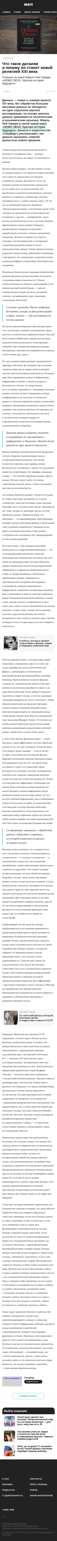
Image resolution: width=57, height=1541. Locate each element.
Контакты (36, 1479)
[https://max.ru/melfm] (52, 1468)
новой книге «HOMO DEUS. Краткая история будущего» (24, 127)
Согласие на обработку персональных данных (20, 1526)
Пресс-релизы (38, 1484)
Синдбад (29, 1377)
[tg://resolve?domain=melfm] (5, 1468)
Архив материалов (41, 1495)
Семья (6, 12)
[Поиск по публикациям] (4, 4)
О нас (5, 1479)
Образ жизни (32, 12)
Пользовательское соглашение (14, 1524)
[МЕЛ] (28, 4)
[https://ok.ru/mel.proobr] (44, 1468)
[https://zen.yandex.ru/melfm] (13, 1468)
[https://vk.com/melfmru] (21, 1468)
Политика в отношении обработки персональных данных (24, 1528)
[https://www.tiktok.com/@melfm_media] (29, 1468)
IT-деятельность (12, 1495)
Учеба (17, 12)
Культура (8, 58)
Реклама (7, 1484)
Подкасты (8, 1490)
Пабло (34, 1490)
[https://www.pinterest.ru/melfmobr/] (36, 1468)
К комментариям (28, 1396)
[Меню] (53, 4)
